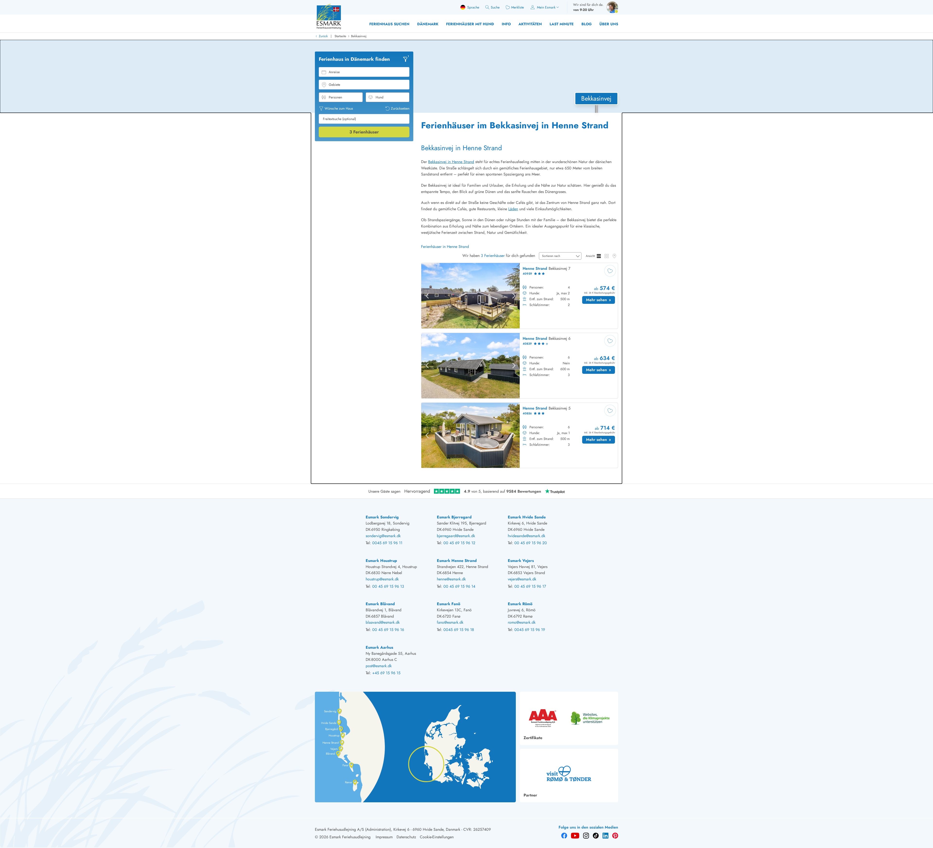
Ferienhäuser (364, 132)
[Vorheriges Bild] (427, 296)
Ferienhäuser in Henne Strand (445, 246)
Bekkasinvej (358, 36)
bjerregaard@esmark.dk (456, 536)
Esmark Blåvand (380, 604)
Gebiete (334, 84)
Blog (586, 24)
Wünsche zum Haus (339, 108)
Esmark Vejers (521, 560)
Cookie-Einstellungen (437, 837)
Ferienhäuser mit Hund (470, 24)
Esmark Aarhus (379, 647)
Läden (513, 209)
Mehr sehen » (600, 300)
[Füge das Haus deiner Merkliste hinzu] (610, 271)
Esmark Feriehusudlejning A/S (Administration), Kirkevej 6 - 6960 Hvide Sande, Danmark (387, 829)
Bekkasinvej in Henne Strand (451, 162)
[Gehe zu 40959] (519, 296)
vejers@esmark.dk (522, 579)
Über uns (608, 24)
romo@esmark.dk (522, 622)
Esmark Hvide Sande (527, 517)
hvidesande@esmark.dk (526, 536)
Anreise (334, 72)
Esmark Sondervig (382, 517)
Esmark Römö (520, 604)
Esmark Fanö (448, 604)
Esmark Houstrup (381, 560)
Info (506, 24)
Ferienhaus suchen (389, 24)
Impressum (384, 837)
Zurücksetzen (400, 108)
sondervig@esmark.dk (383, 536)
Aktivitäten (530, 24)
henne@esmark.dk (451, 579)
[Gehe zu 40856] (519, 435)
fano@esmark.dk (450, 622)
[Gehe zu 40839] (519, 365)
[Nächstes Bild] (514, 296)
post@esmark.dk (379, 666)
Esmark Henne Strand (457, 560)
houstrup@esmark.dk (382, 579)
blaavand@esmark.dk (383, 622)
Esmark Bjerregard (454, 517)
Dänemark (427, 24)
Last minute (562, 24)
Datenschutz (406, 837)
